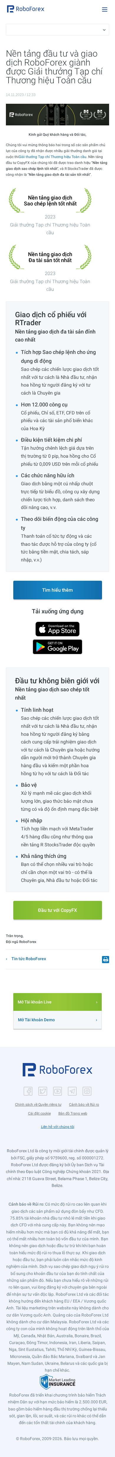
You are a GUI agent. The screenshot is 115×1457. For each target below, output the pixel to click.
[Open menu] (105, 9)
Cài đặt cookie (39, 1113)
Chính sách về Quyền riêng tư (38, 1104)
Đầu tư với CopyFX (57, 910)
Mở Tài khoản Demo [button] (36, 1019)
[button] (25, 8)
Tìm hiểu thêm (57, 590)
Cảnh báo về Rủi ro (84, 1104)
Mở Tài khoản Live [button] (35, 1002)
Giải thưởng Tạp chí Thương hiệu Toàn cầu (52, 157)
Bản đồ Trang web (72, 1113)
